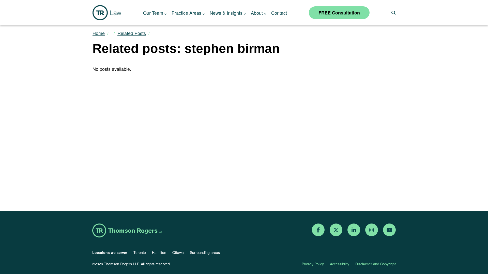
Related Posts (131, 33)
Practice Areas (186, 12)
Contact (279, 12)
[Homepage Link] (127, 231)
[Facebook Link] (318, 230)
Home (99, 33)
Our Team (153, 12)
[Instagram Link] (371, 230)
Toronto (139, 252)
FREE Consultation (339, 12)
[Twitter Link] (336, 230)
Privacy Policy (313, 263)
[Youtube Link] (389, 230)
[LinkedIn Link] (354, 230)
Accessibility (339, 263)
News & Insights (226, 12)
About (257, 12)
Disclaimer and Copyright (375, 263)
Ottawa (178, 252)
